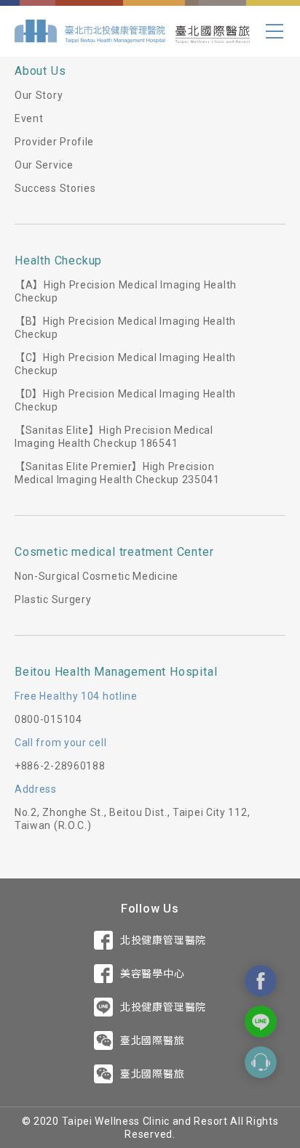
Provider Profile (54, 141)
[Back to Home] (132, 31)
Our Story (39, 95)
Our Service (44, 165)
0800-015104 (48, 719)
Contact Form (261, 1062)
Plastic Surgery (53, 599)
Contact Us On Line (261, 1022)
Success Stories (55, 188)
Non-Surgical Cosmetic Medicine (96, 576)
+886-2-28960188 (60, 766)
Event (29, 118)
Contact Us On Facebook (261, 981)
